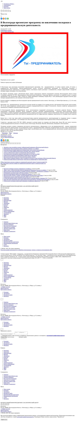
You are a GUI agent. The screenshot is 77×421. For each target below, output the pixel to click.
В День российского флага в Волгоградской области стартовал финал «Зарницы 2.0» (25, 178)
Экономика (6, 203)
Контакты (6, 246)
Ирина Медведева (9, 31)
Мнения (6, 201)
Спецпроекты (7, 5)
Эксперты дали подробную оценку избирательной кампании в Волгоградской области (26, 147)
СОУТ (5, 244)
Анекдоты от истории (9, 227)
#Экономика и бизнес (6, 30)
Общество (6, 207)
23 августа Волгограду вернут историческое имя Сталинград (19, 152)
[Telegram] (6, 19)
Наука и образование (9, 211)
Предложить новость (6, 193)
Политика (6, 197)
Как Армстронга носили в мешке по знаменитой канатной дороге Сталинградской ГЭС (23, 163)
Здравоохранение (8, 210)
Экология (6, 214)
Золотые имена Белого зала (11, 223)
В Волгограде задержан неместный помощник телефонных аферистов (22, 181)
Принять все (4, 419)
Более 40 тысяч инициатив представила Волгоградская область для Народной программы (27, 179)
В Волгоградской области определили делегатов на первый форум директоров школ (25, 159)
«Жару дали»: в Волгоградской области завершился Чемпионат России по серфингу (25, 170)
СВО (5, 216)
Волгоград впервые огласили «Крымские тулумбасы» (17, 168)
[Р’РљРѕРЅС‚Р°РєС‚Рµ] (1, 19)
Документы (7, 239)
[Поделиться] (1, 17)
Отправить (3, 338)
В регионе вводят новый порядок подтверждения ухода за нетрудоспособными (24, 150)
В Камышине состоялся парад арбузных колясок (16, 172)
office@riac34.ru (5, 192)
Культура (6, 204)
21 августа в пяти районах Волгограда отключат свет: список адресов (21, 151)
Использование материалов (11, 243)
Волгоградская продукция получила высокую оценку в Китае (19, 156)
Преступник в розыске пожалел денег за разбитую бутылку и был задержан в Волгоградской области (30, 158)
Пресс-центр (7, 8)
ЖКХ (5, 215)
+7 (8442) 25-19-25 (5, 287)
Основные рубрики (9, 3)
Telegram (15, 133)
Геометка (6, 221)
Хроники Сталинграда (9, 231)
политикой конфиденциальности (25, 417)
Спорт (5, 208)
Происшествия (7, 200)
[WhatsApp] (8, 19)
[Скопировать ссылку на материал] (1, 15)
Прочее (5, 206)
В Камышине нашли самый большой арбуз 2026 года (17, 176)
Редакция (6, 6)
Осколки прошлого (8, 224)
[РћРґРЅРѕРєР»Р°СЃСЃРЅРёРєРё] (4, 19)
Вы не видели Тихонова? (10, 226)
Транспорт (6, 199)
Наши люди (7, 230)
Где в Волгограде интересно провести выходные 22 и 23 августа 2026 (21, 154)
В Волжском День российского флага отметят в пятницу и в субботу (21, 148)
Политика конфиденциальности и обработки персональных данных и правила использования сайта (26, 250)
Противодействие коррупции (11, 242)
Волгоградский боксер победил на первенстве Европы (18, 174)
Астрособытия (7, 212)
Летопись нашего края (9, 228)
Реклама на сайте (8, 240)
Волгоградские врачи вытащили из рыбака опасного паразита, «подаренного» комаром (26, 171)
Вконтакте (5, 133)
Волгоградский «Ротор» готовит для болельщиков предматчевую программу (23, 175)
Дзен (10, 133)
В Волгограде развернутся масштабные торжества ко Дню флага (20, 155)
